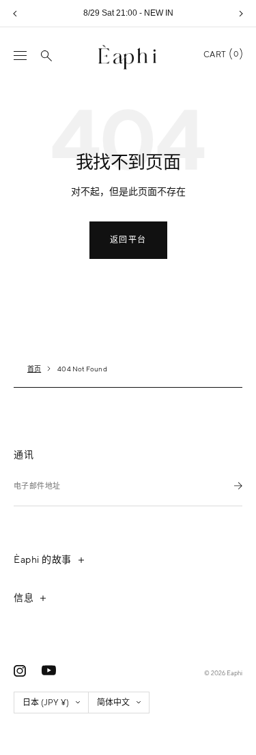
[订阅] (238, 485)
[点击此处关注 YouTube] (49, 670)
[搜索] (46, 55)
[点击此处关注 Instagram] (20, 671)
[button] (15, 13)
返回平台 (128, 240)
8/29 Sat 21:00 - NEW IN (128, 13)
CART (220, 54)
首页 (34, 369)
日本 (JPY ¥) (46, 702)
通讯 (23, 454)
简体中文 (113, 702)
